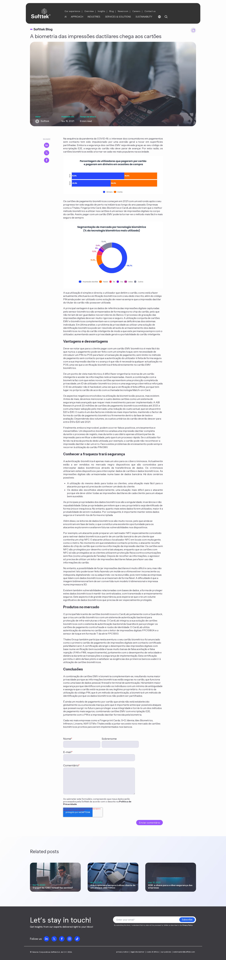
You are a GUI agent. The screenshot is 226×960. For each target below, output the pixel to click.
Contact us (150, 11)
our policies (166, 952)
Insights (101, 11)
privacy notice (122, 952)
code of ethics (153, 952)
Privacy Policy (187, 925)
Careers (136, 11)
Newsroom (123, 11)
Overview (89, 11)
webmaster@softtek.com (184, 952)
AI (66, 16)
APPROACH (77, 16)
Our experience (72, 11)
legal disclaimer (137, 952)
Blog (111, 11)
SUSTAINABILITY (144, 16)
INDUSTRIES (94, 16)
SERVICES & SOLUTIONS (118, 16)
